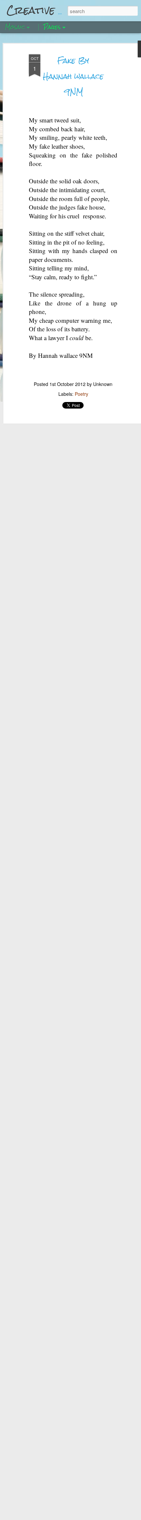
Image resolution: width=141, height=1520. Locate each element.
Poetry (81, 394)
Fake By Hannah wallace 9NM (73, 76)
